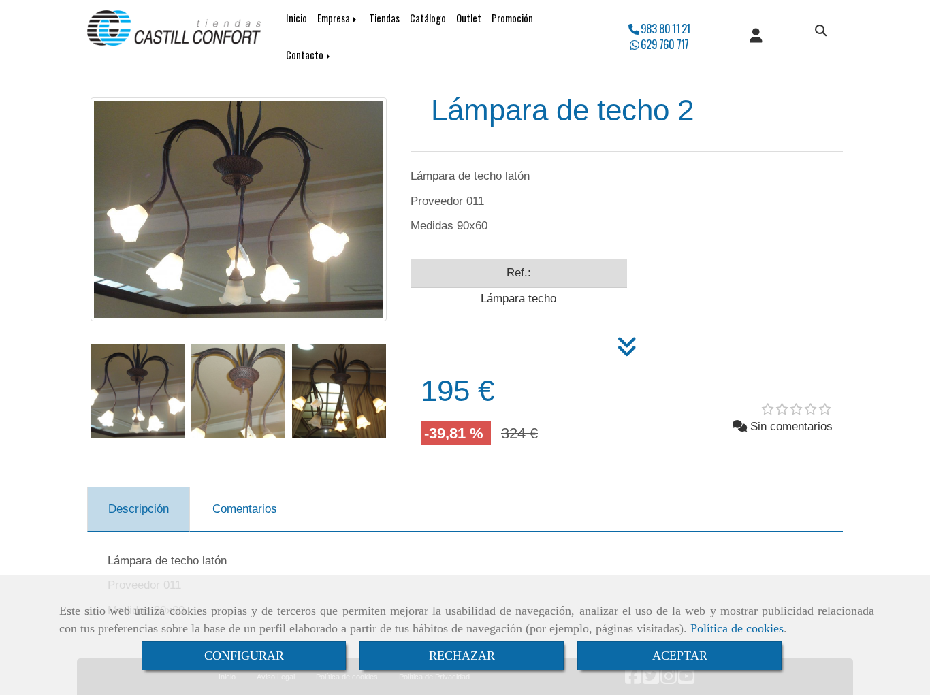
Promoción (512, 18)
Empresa (334, 18)
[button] (756, 37)
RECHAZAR (462, 655)
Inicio (296, 18)
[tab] (138, 509)
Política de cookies (737, 628)
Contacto (305, 55)
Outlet (468, 18)
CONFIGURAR (244, 655)
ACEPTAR (679, 655)
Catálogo (428, 18)
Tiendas (384, 18)
